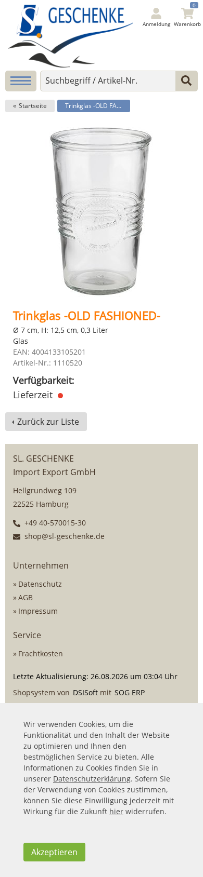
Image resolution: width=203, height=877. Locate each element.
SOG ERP (130, 692)
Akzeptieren (54, 852)
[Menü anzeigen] (20, 81)
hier (116, 811)
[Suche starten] (186, 81)
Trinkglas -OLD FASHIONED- (97, 105)
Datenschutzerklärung (92, 779)
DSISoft (85, 692)
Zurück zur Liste (48, 421)
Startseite (33, 105)
